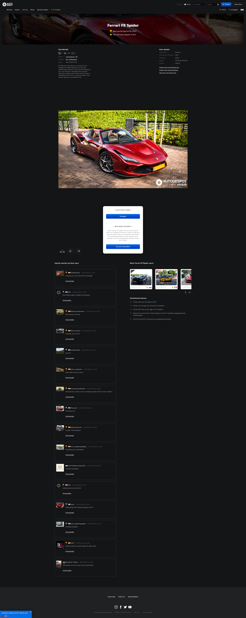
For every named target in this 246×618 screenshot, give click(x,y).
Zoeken (227, 4)
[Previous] (186, 292)
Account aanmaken (123, 247)
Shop (32, 10)
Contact (121, 597)
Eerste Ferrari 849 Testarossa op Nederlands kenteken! (152, 319)
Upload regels (42, 10)
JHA (69, 292)
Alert (224, 10)
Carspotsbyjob (70, 57)
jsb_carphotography (78, 524)
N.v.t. (67, 59)
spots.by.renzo (76, 427)
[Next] (189, 292)
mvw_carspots (76, 369)
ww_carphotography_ (79, 447)
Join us (25, 10)
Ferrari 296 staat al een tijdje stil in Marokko (148, 309)
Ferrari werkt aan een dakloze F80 (144, 302)
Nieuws (179, 4)
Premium (56, 10)
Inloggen (234, 10)
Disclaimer (147, 612)
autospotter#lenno (78, 389)
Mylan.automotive (77, 311)
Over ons (111, 597)
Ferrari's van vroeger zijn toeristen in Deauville (148, 306)
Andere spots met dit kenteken (168, 70)
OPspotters (75, 273)
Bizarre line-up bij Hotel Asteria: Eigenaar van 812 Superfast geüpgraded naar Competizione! (159, 314)
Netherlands (73, 59)
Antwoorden (69, 281)
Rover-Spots (75, 331)
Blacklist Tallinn (72, 562)
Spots (188, 4)
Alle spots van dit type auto (167, 73)
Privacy (137, 612)
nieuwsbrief (133, 597)
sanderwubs (75, 350)
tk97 (72, 543)
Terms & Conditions (122, 612)
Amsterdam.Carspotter (77, 466)
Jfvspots (74, 408)
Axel (72, 504)
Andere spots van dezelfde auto (169, 67)
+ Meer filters (238, 4)
